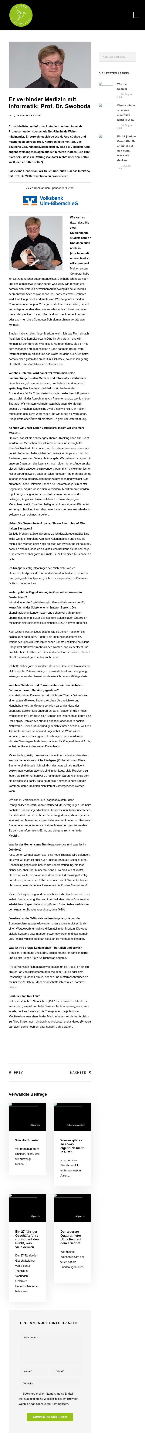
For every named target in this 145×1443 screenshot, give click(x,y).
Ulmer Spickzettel (29, 115)
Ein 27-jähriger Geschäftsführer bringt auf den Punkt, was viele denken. (27, 1239)
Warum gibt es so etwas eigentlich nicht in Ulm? (72, 1146)
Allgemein (35, 1125)
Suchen (131, 56)
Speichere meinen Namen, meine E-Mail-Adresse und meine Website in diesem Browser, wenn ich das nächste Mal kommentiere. (48, 1398)
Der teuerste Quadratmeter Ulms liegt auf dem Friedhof (70, 1237)
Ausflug (81, 1125)
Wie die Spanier (27, 1140)
